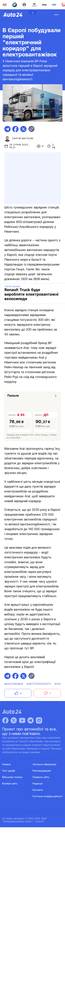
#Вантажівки (13, 684)
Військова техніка (12, 777)
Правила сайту (41, 777)
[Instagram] (39, 720)
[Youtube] (22, 720)
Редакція (38, 783)
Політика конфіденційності (48, 796)
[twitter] (23, 129)
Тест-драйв (8, 770)
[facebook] (15, 129)
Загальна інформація (44, 764)
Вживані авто (10, 783)
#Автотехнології (39, 684)
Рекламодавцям (42, 770)
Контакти (38, 790)
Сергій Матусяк (23, 138)
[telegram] (7, 129)
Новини (6, 764)
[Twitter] (14, 720)
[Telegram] (30, 720)
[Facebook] (5, 720)
